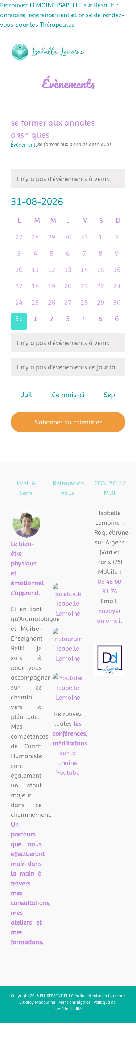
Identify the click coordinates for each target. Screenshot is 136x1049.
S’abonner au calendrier (68, 422)
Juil (26, 395)
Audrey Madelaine (37, 1002)
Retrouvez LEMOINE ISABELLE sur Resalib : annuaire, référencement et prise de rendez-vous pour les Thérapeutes (62, 14)
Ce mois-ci (68, 395)
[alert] (68, 178)
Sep (109, 395)
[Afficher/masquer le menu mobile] (122, 40)
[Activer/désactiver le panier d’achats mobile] (96, 40)
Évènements (24, 145)
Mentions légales (74, 1002)
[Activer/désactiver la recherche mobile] (109, 40)
